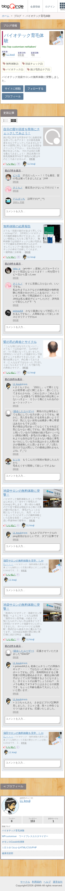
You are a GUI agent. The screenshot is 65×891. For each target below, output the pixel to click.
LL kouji (10, 54)
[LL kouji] (24, 163)
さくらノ (18, 187)
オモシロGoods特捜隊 (13, 842)
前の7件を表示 (13, 170)
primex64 (18, 310)
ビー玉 (16, 175)
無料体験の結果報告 (17, 226)
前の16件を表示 (13, 379)
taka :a (16, 268)
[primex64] (8, 312)
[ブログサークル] (12, 6)
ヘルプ (47, 881)
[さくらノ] (8, 189)
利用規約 (37, 881)
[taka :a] (8, 270)
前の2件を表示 (13, 646)
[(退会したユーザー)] (8, 413)
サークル (25, 881)
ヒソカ (16, 459)
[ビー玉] (8, 177)
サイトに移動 (13, 88)
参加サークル (53, 820)
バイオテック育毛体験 (13, 830)
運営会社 (58, 881)
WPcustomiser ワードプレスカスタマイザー (25, 836)
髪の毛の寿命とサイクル (20, 342)
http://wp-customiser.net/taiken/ (19, 46)
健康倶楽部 (7, 853)
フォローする (35, 88)
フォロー (11, 820)
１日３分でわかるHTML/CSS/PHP (19, 847)
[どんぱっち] (8, 200)
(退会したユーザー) (23, 411)
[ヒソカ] (8, 461)
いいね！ (11, 163)
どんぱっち (19, 198)
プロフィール (13, 96)
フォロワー (32, 820)
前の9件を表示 (13, 263)
